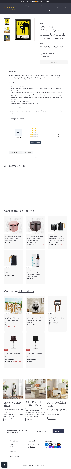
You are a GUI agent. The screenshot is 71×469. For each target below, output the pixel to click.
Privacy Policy (13, 451)
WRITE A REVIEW (35, 142)
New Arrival (38, 11)
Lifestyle (26, 11)
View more (7, 419)
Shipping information (16, 119)
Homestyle (27, 6)
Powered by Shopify (41, 465)
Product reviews (15, 152)
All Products (26, 291)
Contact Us (13, 449)
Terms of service (14, 456)
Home (41, 23)
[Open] (4, 465)
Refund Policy (13, 453)
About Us (12, 444)
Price (42, 44)
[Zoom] (23, 29)
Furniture (39, 6)
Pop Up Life (26, 210)
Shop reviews (27, 152)
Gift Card (49, 11)
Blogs (11, 446)
